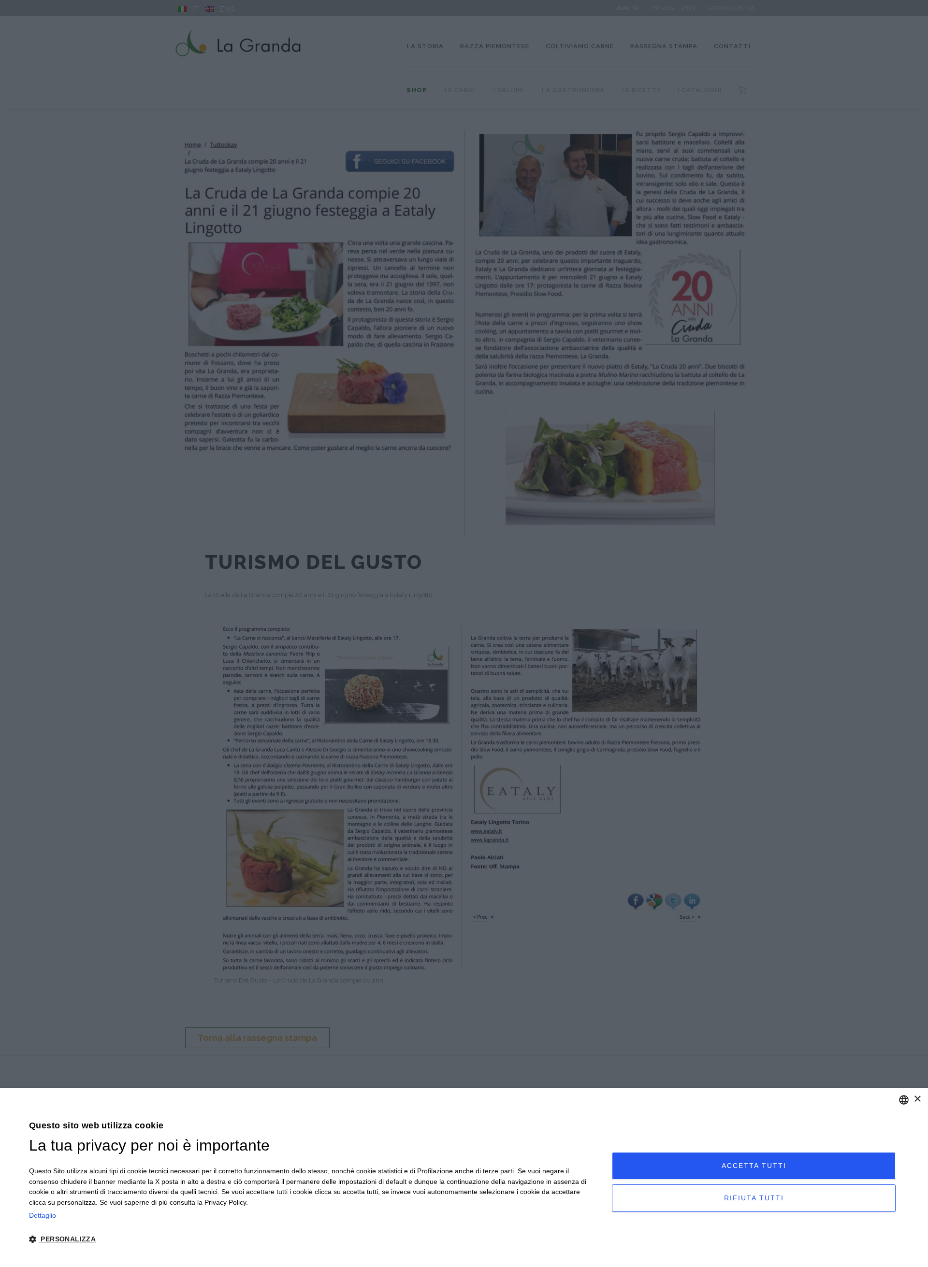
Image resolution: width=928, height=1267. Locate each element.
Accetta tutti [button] (754, 1165)
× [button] (917, 1099)
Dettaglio (42, 1215)
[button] (311, 1239)
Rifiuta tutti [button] (754, 1198)
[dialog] (464, 1177)
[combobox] (904, 1100)
